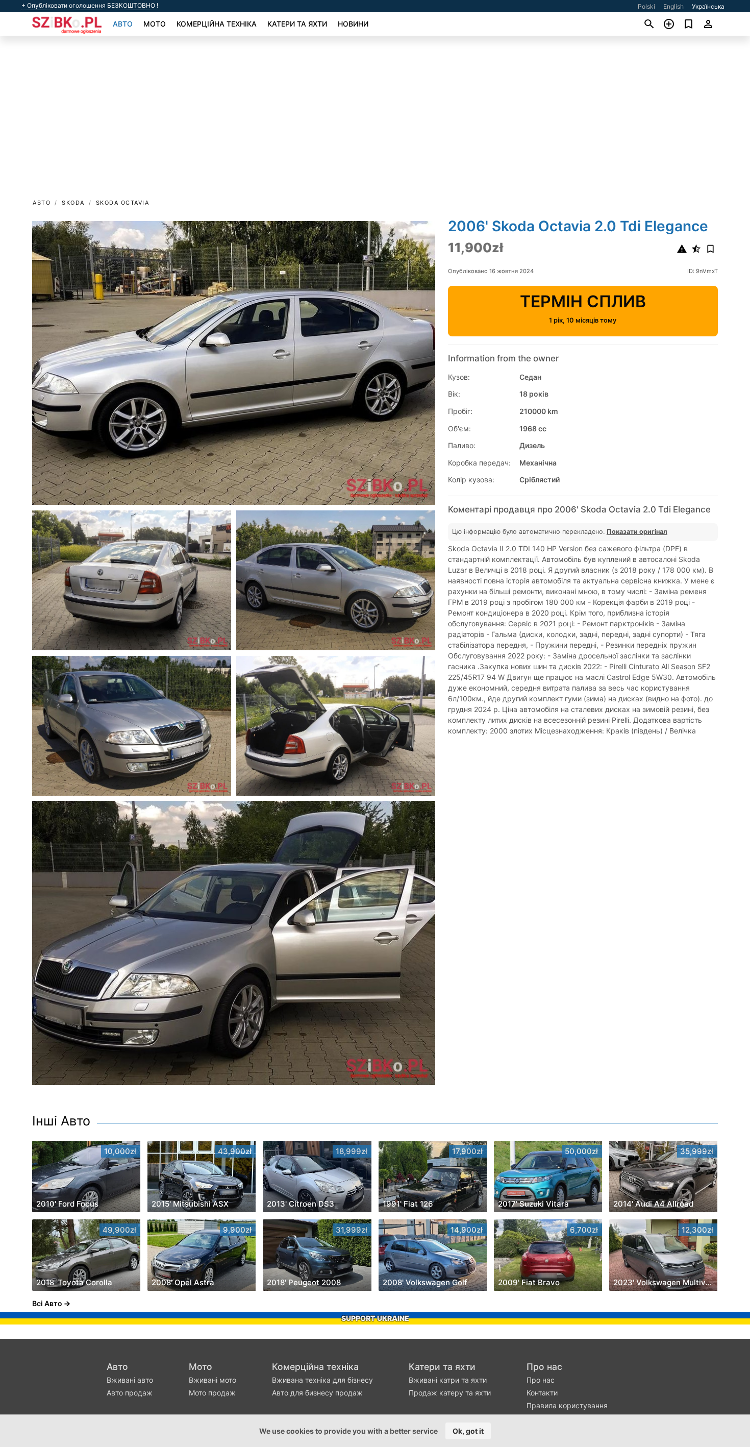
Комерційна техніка (217, 23)
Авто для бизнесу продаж (317, 1392)
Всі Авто (47, 1303)
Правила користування (567, 1405)
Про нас (544, 1366)
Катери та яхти (297, 23)
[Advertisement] (375, 120)
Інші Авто (61, 1121)
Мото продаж (212, 1392)
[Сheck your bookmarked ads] (688, 24)
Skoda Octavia (122, 202)
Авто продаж (130, 1392)
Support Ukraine (375, 1318)
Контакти (542, 1392)
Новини (353, 23)
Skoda (73, 202)
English (673, 6)
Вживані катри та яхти (448, 1380)
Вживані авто (130, 1380)
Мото (154, 23)
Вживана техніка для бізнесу (322, 1380)
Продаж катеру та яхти (450, 1392)
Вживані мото (212, 1380)
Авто (123, 23)
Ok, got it (468, 1431)
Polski (646, 6)
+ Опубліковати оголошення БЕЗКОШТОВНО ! (89, 5)
